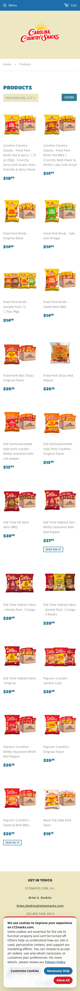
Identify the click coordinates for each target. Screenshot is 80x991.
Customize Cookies (25, 971)
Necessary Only (58, 971)
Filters (69, 97)
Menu (13, 5)
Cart (73, 5)
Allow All (63, 980)
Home (7, 64)
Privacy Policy (55, 962)
